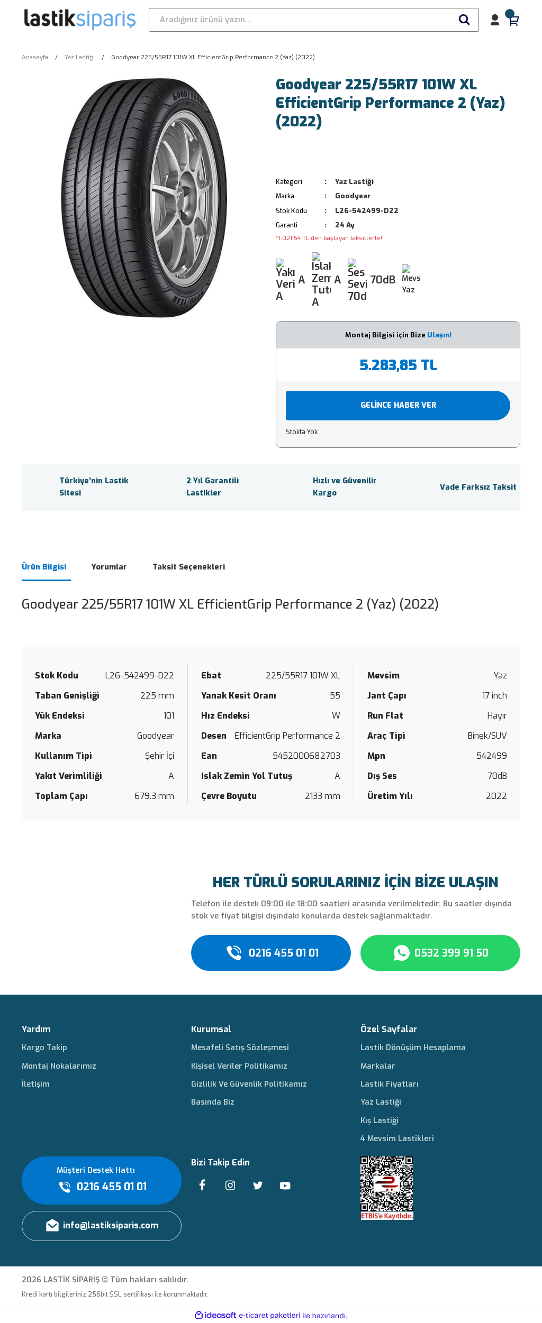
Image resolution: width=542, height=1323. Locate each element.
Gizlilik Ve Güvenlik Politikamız (249, 1084)
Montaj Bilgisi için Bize (398, 334)
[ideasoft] (215, 1315)
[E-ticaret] (270, 1315)
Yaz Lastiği (354, 181)
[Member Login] (495, 20)
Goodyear (353, 195)
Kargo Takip (44, 1048)
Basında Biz (212, 1102)
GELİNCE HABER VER (398, 405)
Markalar (377, 1066)
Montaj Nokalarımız (59, 1066)
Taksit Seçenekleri (188, 567)
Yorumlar (109, 567)
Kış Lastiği (379, 1121)
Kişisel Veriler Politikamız (239, 1066)
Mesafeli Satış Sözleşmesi (240, 1048)
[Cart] (514, 20)
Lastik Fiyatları (389, 1084)
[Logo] (80, 19)
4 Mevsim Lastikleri (397, 1139)
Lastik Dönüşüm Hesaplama (413, 1048)
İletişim (36, 1084)
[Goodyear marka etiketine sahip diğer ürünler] (308, 153)
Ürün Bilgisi (44, 567)
